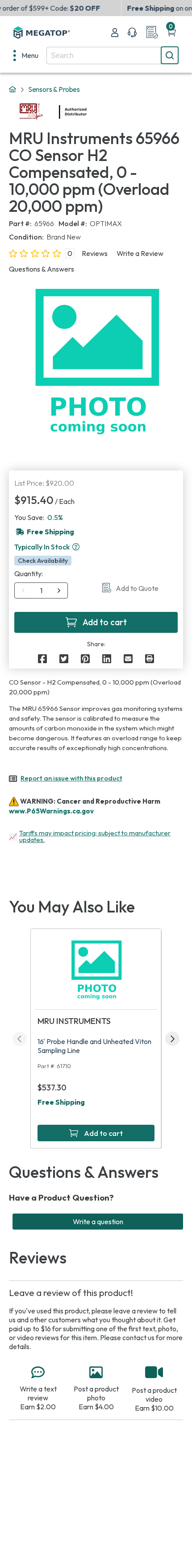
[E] (128, 658)
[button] (75, 546)
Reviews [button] (95, 253)
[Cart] (171, 32)
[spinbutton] (41, 590)
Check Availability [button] (43, 561)
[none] (25, 55)
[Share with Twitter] (63, 658)
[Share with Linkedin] (106, 658)
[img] (87, 112)
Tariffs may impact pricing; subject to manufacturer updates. (95, 836)
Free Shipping (61, 1102)
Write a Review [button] (140, 253)
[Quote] (152, 32)
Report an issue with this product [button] (71, 778)
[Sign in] (115, 32)
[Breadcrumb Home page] (12, 89)
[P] (149, 658)
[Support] (132, 32)
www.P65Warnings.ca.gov (51, 811)
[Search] (170, 55)
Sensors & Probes (54, 89)
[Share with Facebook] (42, 658)
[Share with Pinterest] (85, 658)
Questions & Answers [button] (41, 268)
